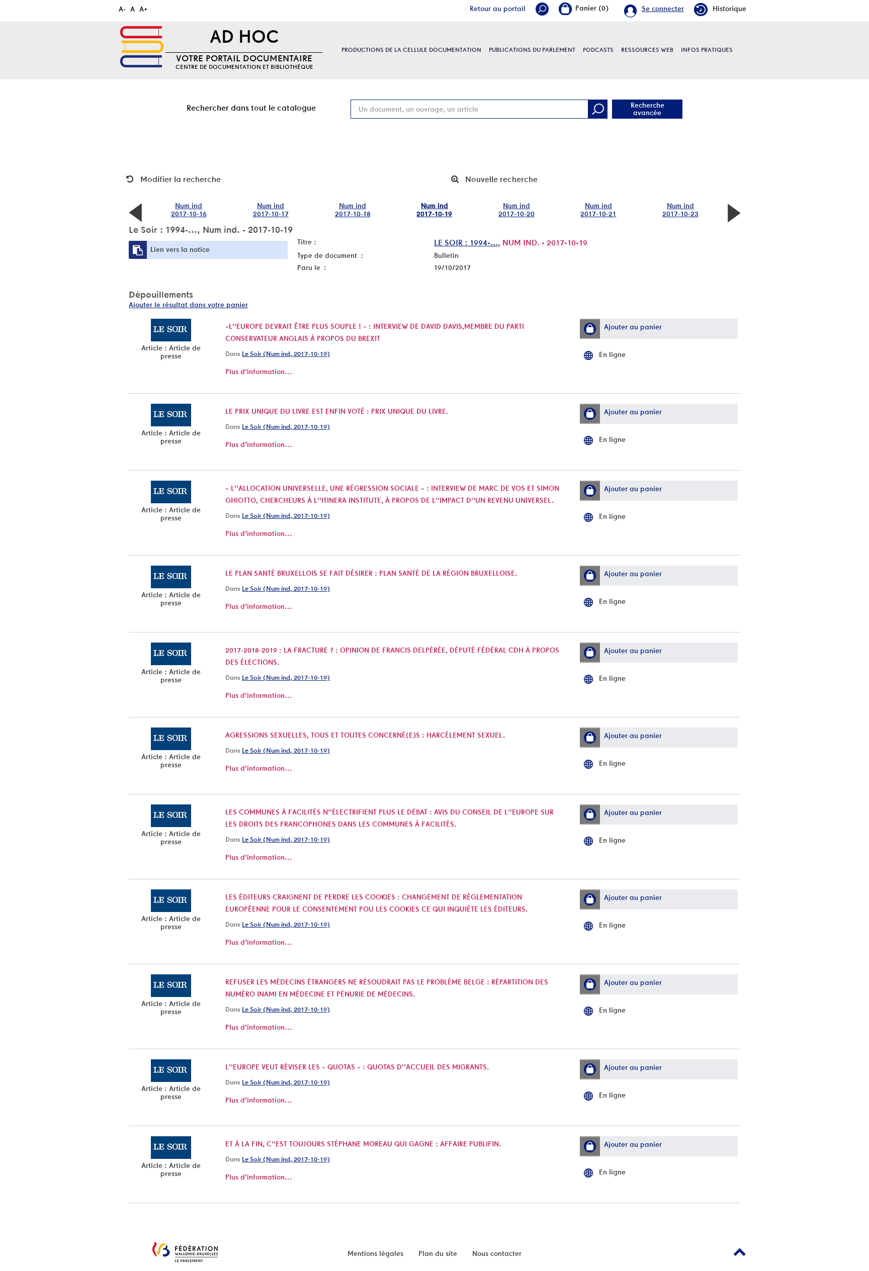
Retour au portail (498, 9)
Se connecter (663, 9)
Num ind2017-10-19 (434, 210)
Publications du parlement (532, 49)
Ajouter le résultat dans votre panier (188, 305)
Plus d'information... (258, 372)
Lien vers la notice (180, 249)
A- (122, 9)
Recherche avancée (647, 109)
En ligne (612, 354)
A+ (143, 9)
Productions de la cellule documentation (411, 49)
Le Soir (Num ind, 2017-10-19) (286, 353)
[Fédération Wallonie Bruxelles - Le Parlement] (185, 1252)
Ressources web (647, 49)
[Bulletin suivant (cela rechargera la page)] (733, 212)
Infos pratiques (707, 49)
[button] (590, 329)
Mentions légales (375, 1253)
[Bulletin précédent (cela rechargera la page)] (135, 212)
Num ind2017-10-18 (353, 210)
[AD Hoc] (141, 46)
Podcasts (598, 49)
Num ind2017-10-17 (271, 210)
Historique (729, 9)
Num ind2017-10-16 (189, 210)
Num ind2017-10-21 (598, 210)
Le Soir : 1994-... (466, 242)
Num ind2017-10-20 (516, 210)
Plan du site (437, 1253)
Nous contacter (497, 1253)
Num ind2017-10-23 (680, 210)
